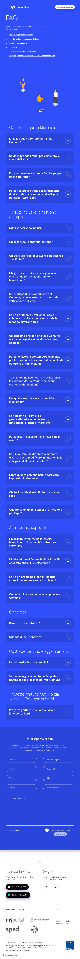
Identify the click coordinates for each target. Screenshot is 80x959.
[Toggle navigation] (6, 7)
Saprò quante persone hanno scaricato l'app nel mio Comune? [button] (34, 477)
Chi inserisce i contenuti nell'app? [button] (31, 242)
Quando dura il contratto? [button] (25, 637)
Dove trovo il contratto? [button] (24, 623)
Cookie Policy (38, 942)
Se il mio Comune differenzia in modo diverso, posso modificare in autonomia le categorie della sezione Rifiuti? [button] (35, 458)
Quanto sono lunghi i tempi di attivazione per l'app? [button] (35, 511)
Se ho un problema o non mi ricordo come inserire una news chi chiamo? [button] (32, 578)
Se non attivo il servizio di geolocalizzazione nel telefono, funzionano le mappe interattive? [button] (30, 419)
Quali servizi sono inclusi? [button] (25, 228)
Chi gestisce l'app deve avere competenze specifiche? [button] (36, 257)
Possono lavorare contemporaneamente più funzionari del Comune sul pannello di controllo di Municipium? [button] (36, 360)
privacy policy (65, 830)
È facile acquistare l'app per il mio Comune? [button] (30, 140)
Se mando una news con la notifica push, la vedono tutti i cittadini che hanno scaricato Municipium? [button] (35, 381)
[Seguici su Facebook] (46, 887)
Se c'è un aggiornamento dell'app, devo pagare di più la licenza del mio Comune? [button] (35, 678)
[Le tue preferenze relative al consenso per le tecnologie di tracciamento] (11, 955)
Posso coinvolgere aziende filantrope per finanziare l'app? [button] (35, 175)
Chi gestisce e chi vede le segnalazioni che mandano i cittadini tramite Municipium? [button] (33, 277)
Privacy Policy (28, 942)
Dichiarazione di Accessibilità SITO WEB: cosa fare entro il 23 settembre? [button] (35, 561)
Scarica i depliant (62, 921)
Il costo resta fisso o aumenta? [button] (28, 662)
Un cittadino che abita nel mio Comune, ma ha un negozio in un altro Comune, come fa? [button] (35, 339)
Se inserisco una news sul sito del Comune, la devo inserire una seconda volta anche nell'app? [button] (33, 298)
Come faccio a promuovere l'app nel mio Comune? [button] (35, 596)
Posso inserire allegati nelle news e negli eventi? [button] (34, 438)
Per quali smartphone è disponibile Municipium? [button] (31, 400)
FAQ (57, 918)
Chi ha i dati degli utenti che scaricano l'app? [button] (34, 494)
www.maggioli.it (25, 950)
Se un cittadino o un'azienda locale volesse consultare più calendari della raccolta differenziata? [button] (33, 318)
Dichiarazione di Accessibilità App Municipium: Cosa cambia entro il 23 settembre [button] (32, 542)
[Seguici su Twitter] (56, 887)
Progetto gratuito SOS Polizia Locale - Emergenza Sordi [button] (33, 712)
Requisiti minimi (62, 923)
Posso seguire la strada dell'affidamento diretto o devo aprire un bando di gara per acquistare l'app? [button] (34, 194)
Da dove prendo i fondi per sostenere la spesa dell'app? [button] (34, 158)
